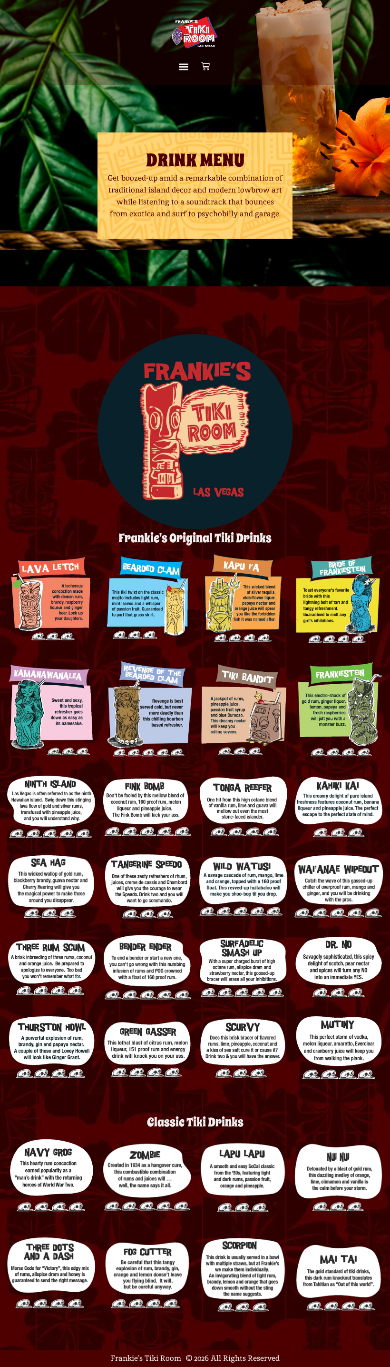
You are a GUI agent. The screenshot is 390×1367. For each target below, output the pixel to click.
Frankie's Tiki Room (146, 1358)
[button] (184, 67)
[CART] (205, 66)
